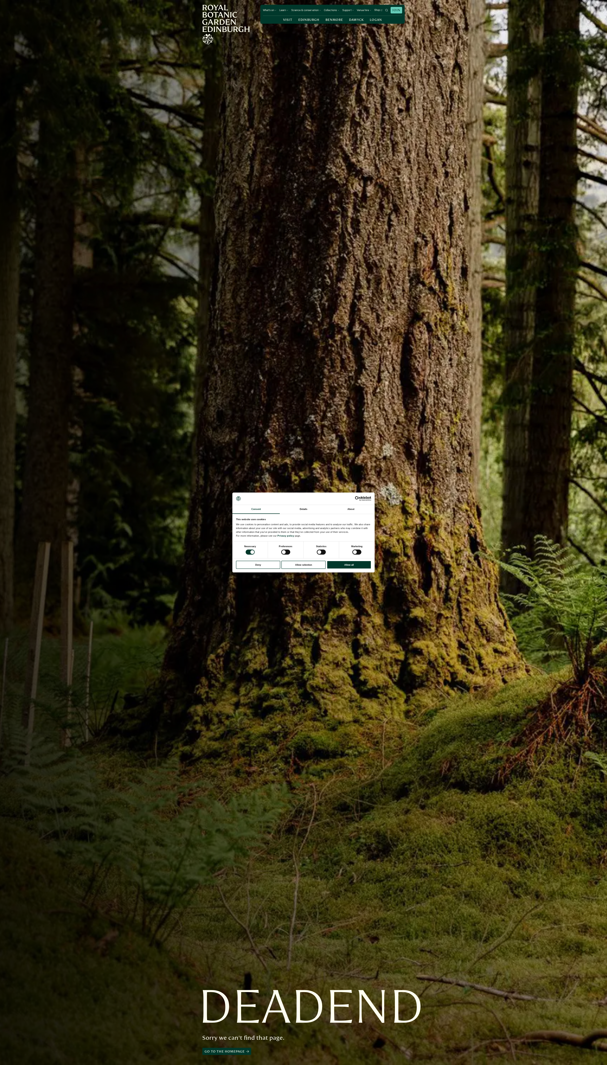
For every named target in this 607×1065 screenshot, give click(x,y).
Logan (376, 20)
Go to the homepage (225, 1051)
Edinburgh (308, 20)
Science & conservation (305, 10)
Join (396, 10)
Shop (377, 10)
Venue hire (363, 10)
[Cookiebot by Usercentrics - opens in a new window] (357, 498)
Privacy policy (285, 535)
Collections (330, 10)
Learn (282, 10)
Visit (287, 20)
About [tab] (350, 509)
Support (347, 10)
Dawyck (356, 20)
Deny (258, 564)
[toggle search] (386, 10)
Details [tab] (303, 509)
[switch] (285, 552)
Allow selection (303, 564)
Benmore (334, 20)
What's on (268, 10)
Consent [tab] (256, 509)
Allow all (349, 564)
